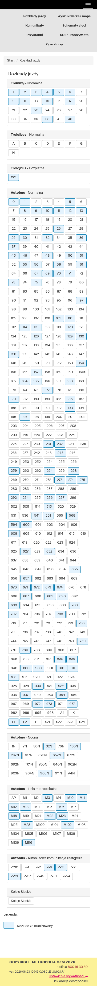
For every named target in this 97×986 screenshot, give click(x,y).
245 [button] (60, 453)
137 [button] (81, 345)
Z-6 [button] (49, 867)
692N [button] (15, 764)
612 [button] (49, 533)
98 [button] (14, 309)
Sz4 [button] (82, 722)
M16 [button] (61, 807)
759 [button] (83, 641)
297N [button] (15, 755)
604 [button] (62, 524)
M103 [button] (81, 825)
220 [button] (37, 435)
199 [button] (47, 417)
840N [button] (57, 764)
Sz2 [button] (59, 722)
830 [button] (60, 659)
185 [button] (58, 399)
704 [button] (25, 614)
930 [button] (38, 686)
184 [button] (47, 399)
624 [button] (72, 542)
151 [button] (47, 363)
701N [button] (29, 764)
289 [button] (73, 489)
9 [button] (13, 101)
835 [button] (72, 659)
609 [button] (26, 533)
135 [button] (58, 345)
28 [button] (81, 110)
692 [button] (75, 596)
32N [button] (49, 746)
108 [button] (47, 318)
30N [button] (36, 746)
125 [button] (25, 336)
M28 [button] (27, 825)
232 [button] (60, 444)
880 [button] (26, 668)
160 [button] (70, 372)
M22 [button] (50, 816)
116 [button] (47, 327)
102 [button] (58, 309)
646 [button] (26, 569)
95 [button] (59, 300)
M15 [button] (49, 807)
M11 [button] (82, 798)
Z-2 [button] (38, 867)
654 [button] (62, 569)
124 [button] (13, 336)
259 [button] (14, 470)
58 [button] (59, 264)
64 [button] (14, 273)
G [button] (81, 143)
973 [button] (49, 704)
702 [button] (13, 614)
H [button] (13, 153)
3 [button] (36, 92)
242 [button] (37, 453)
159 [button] (58, 372)
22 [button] (25, 110)
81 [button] (13, 291)
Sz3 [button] (70, 722)
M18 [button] (14, 816)
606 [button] (74, 524)
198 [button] (36, 417)
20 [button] (81, 101)
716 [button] (13, 623)
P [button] (36, 722)
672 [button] (37, 587)
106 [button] (25, 318)
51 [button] (81, 255)
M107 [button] (57, 833)
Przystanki (35, 35)
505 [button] (26, 506)
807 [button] (73, 650)
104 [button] (81, 309)
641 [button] (61, 560)
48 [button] (47, 255)
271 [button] (37, 480)
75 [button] (36, 282)
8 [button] (25, 211)
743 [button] (82, 632)
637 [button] (13, 560)
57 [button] (47, 264)
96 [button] (70, 300)
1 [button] (13, 92)
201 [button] (70, 417)
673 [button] (48, 587)
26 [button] (59, 110)
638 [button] (25, 560)
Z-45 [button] (40, 876)
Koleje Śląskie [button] (21, 901)
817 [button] (48, 659)
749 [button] (71, 641)
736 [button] (25, 632)
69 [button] (47, 273)
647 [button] (38, 569)
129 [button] (70, 336)
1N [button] (14, 746)
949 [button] (37, 695)
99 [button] (25, 309)
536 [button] (25, 515)
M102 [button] (68, 825)
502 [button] (14, 506)
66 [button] (25, 273)
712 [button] (83, 614)
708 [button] (60, 614)
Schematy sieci (74, 25)
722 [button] (59, 623)
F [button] (70, 143)
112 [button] (14, 327)
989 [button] (26, 713)
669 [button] (74, 578)
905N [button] (44, 773)
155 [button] (13, 372)
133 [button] (36, 345)
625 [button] (14, 551)
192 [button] (58, 408)
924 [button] (72, 677)
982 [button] (14, 713)
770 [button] (13, 650)
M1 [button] (25, 798)
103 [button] (70, 309)
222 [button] (49, 435)
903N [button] (15, 773)
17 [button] (70, 101)
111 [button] (81, 318)
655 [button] (75, 569)
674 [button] (60, 587)
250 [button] (26, 462)
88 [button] (70, 291)
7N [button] (25, 746)
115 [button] (36, 327)
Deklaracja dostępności (70, 981)
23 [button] (36, 110)
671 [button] (25, 587)
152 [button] (58, 363)
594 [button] (14, 524)
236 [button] (14, 453)
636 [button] (73, 551)
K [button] (74, 713)
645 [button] (14, 569)
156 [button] (25, 372)
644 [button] (73, 560)
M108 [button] (71, 833)
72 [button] (81, 273)
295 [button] (38, 497)
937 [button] (25, 695)
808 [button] (14, 659)
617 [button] (13, 542)
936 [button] (14, 695)
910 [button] (61, 668)
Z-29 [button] (14, 876)
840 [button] (14, 668)
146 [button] (70, 354)
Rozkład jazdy (30, 60)
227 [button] (25, 444)
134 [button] (47, 345)
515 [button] (49, 506)
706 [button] (37, 614)
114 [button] (25, 327)
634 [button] (61, 551)
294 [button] (26, 497)
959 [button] (74, 695)
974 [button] (61, 704)
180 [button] (81, 390)
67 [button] (36, 273)
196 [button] (13, 417)
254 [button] (50, 462)
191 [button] (47, 408)
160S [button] (82, 372)
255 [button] (62, 462)
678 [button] (83, 587)
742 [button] (71, 632)
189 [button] (25, 408)
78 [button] (59, 282)
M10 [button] (70, 798)
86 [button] (47, 291)
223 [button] (60, 435)
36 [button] (36, 119)
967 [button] (14, 704)
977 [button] (72, 704)
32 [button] (47, 238)
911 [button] (73, 668)
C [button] (36, 143)
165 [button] (36, 381)
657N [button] (57, 755)
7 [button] (81, 92)
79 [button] (70, 282)
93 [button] (47, 300)
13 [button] (36, 101)
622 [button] (48, 542)
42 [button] (59, 246)
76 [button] (47, 282)
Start (11, 60)
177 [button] (47, 390)
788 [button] (37, 650)
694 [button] (26, 605)
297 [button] (61, 497)
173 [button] (13, 390)
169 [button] (81, 381)
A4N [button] (71, 773)
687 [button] (26, 596)
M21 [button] (38, 816)
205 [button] (38, 426)
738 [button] (48, 632)
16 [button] (59, 101)
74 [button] (25, 282)
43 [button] (70, 246)
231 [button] (48, 444)
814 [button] (37, 659)
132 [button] (24, 345)
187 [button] (81, 399)
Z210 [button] (14, 867)
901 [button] (50, 668)
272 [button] (48, 480)
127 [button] (47, 336)
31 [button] (36, 238)
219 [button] (25, 435)
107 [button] (36, 318)
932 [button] (61, 686)
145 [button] (58, 354)
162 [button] (13, 381)
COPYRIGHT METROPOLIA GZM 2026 (42, 962)
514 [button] (37, 506)
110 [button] (70, 318)
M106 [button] (43, 833)
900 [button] (38, 668)
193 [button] (70, 408)
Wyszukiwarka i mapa (74, 16)
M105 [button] (29, 833)
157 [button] (36, 372)
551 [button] (48, 515)
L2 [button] (25, 722)
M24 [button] (75, 816)
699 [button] (63, 605)
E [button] (59, 143)
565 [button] (60, 515)
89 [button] (81, 291)
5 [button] (59, 92)
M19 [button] (26, 816)
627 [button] (25, 551)
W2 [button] (13, 177)
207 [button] (61, 426)
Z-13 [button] (61, 867)
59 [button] (70, 264)
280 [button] (14, 489)
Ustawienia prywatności (67, 976)
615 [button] (72, 533)
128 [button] (58, 336)
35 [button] (70, 238)
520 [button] (61, 506)
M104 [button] (15, 833)
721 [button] (47, 623)
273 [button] (59, 480)
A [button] (13, 143)
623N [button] (42, 755)
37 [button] (13, 246)
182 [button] (25, 399)
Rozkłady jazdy (34, 16)
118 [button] (59, 327)
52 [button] (14, 264)
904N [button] (29, 773)
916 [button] (25, 677)
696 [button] (50, 605)
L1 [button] (13, 722)
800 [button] (49, 650)
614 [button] (60, 533)
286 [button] (38, 489)
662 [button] (38, 578)
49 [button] (59, 255)
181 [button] (13, 399)
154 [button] (81, 363)
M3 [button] (47, 798)
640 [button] (49, 560)
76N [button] (61, 746)
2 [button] (25, 92)
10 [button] (47, 211)
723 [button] (70, 623)
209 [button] (14, 435)
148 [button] (13, 363)
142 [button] (36, 354)
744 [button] (13, 641)
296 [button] (50, 497)
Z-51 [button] (53, 876)
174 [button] (25, 390)
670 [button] (14, 587)
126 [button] (36, 336)
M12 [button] (14, 807)
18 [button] (47, 219)
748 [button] (59, 641)
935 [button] (73, 686)
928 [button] (26, 686)
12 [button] (70, 211)
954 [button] (62, 695)
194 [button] (81, 408)
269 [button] (14, 480)
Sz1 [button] (47, 722)
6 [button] (70, 92)
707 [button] (48, 614)
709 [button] (72, 614)
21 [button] (13, 110)
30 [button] (14, 119)
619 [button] (25, 542)
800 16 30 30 (78, 967)
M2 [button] (36, 798)
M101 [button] (54, 825)
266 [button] (62, 470)
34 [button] (25, 119)
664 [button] (62, 578)
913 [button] (13, 677)
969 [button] (26, 704)
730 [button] (82, 623)
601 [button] (38, 524)
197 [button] (24, 417)
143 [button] (47, 354)
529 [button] (73, 506)
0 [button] (13, 202)
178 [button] (58, 390)
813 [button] (25, 659)
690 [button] (62, 596)
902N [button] (72, 764)
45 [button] (14, 255)
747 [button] (48, 641)
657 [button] (26, 578)
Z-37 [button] (27, 876)
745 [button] (25, 641)
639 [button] (37, 560)
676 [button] (71, 587)
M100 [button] (40, 825)
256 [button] (74, 462)
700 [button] (75, 605)
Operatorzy (54, 44)
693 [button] (14, 605)
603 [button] (50, 524)
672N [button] (71, 755)
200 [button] (59, 417)
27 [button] (70, 110)
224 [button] (72, 435)
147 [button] (81, 354)
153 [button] (70, 363)
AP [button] (14, 798)
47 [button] (36, 255)
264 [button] (50, 470)
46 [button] (70, 119)
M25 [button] (14, 825)
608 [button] (14, 533)
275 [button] (82, 480)
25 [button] (47, 228)
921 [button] (48, 677)
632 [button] (49, 551)
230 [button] (37, 444)
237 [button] (25, 453)
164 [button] (25, 381)
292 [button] (14, 497)
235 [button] (83, 444)
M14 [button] (37, 807)
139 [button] (25, 354)
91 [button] (25, 300)
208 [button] (73, 426)
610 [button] (38, 533)
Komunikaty (34, 25)
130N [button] (74, 746)
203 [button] (14, 426)
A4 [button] (62, 713)
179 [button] (70, 390)
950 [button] (50, 695)
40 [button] (36, 246)
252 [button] (38, 462)
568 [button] (72, 515)
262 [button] (38, 470)
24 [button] (47, 110)
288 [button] (61, 489)
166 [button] (47, 381)
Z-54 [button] (66, 876)
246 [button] (72, 453)
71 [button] (70, 273)
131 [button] (14, 345)
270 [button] (25, 480)
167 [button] (58, 381)
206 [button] (50, 426)
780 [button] (25, 650)
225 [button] (14, 444)
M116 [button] (28, 842)
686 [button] (14, 596)
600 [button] (26, 524)
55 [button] (25, 264)
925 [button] (14, 686)
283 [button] (26, 489)
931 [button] (49, 686)
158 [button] (47, 372)
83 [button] (25, 291)
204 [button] (26, 426)
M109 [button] (15, 842)
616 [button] (83, 533)
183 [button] (36, 399)
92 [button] (36, 300)
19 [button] (59, 219)
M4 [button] (58, 798)
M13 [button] (25, 807)
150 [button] (36, 363)
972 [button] (37, 704)
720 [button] (36, 623)
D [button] (47, 143)
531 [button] (13, 515)
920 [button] (36, 677)
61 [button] (81, 264)
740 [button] (59, 632)
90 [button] (14, 300)
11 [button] (25, 101)
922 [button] (60, 677)
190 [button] (36, 408)
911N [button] (58, 773)
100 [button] (36, 309)
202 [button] (82, 417)
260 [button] (26, 470)
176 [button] (36, 390)
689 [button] (50, 596)
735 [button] (13, 632)
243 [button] (49, 453)
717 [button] (25, 623)
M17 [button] (73, 807)
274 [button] (71, 480)
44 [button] (81, 246)
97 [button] (81, 300)
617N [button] (28, 755)
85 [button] (36, 291)
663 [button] (50, 578)
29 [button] (14, 238)
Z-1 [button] (26, 867)
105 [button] (13, 318)
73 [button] (13, 282)
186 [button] (70, 399)
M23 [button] (62, 816)
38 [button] (47, 119)
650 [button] (50, 569)
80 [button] (81, 282)
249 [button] (14, 462)
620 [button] (36, 542)
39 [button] (25, 246)
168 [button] (70, 381)
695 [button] (38, 605)
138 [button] (13, 354)
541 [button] (37, 515)
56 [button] (36, 264)
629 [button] (37, 551)
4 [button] (47, 92)
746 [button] (37, 641)
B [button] (25, 143)
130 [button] (81, 336)
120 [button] (70, 327)
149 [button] (25, 363)
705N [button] (43, 764)
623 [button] (60, 542)
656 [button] (14, 578)
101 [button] (47, 309)
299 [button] (73, 497)
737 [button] (36, 632)
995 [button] (38, 713)
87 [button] (59, 291)
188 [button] (13, 408)
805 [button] (61, 650)
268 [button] (74, 470)
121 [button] (81, 327)
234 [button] (71, 444)
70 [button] (59, 273)
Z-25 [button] (73, 867)
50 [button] (70, 255)
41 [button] (59, 119)
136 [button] (70, 345)
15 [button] (47, 101)
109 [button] (58, 318)
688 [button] (38, 596)
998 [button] (50, 713)
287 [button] (49, 489)
